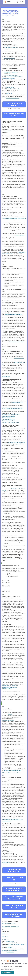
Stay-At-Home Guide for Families (14, 104)
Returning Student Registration (11, 46)
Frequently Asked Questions (8, 416)
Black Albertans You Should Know (10, 685)
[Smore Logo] (8, 2)
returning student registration (10, 75)
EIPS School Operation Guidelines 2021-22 (14, 870)
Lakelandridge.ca (6, 376)
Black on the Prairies (7, 688)
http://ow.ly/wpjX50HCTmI (8, 720)
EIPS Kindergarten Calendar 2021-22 (10, 926)
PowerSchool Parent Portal (17, 402)
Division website (6, 862)
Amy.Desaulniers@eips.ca (8, 558)
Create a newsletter (7, 972)
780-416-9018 (9, 947)
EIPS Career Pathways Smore (11, 772)
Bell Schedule (5, 939)
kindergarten (7, 72)
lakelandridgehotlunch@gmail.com (13, 314)
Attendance (5, 933)
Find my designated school (8, 420)
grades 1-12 (15, 72)
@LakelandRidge (10, 952)
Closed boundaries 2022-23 (8, 419)
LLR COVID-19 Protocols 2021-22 (14, 879)
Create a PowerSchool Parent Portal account (12, 408)
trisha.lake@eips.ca (20, 235)
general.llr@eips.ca (10, 941)
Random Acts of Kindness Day (13, 89)
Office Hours (5, 936)
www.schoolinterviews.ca (9, 58)
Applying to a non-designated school (10, 422)
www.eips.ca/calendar (16, 480)
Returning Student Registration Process (11, 414)
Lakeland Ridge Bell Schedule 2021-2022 (14, 906)
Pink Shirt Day (9, 93)
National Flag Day (10, 87)
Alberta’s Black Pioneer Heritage (9, 687)
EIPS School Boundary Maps (8, 417)
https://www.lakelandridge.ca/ (13, 942)
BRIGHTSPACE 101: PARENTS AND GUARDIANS (14, 915)
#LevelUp (10, 714)
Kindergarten (7, 47)
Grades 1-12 (15, 47)
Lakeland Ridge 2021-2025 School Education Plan (14, 898)
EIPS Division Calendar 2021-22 (9, 923)
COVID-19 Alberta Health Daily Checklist (14, 115)
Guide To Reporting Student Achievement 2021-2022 (14, 889)
